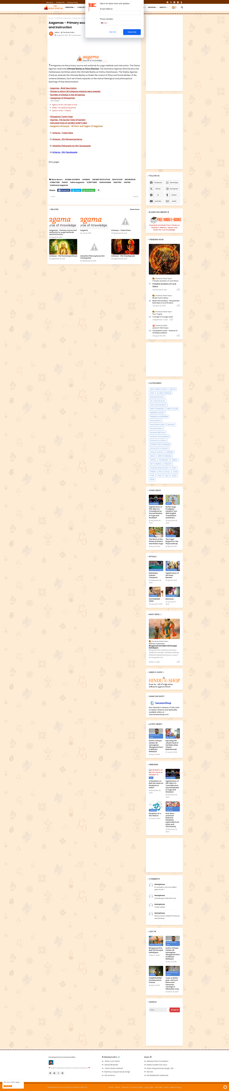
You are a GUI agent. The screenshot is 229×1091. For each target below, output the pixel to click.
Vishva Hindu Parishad (113, 1068)
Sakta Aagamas (77, 182)
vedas (174, 476)
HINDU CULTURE (172, 409)
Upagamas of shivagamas (62, 97)
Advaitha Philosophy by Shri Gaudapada (71, 145)
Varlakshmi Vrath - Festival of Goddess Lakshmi (164, 332)
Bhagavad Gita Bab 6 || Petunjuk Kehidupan (163, 647)
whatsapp (174, 183)
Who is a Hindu (164, 472)
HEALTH (163, 7)
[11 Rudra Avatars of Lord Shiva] (164, 259)
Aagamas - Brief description (63, 88)
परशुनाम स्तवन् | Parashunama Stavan (155, 980)
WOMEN (153, 472)
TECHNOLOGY (163, 460)
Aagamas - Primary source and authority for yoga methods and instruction (63, 232)
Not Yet (112, 32)
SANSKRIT (170, 452)
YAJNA (175, 472)
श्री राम (152, 480)
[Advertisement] (106, 45)
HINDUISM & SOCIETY (157, 413)
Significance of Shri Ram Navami (172, 575)
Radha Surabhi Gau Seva (157, 1065)
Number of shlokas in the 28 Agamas (67, 94)
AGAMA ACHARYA (72, 179)
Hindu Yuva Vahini (112, 1061)
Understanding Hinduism (159, 468)
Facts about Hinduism (158, 405)
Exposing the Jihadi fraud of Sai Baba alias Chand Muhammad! (172, 745)
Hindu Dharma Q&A (157, 424)
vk (158, 195)
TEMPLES (174, 460)
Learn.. (18, 1082)
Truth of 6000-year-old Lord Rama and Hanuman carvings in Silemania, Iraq (172, 983)
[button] (182, 7)
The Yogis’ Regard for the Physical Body (172, 541)
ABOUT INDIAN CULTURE (158, 389)
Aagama (84, 230)
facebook (158, 183)
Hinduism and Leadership (159, 436)
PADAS (65, 182)
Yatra (167, 476)
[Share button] (98, 190)
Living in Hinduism (156, 452)
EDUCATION (117, 179)
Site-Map (159, 1087)
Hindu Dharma (155, 421)
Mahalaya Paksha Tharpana (153, 575)
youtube (158, 201)
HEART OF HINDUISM (157, 409)
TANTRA (127, 182)
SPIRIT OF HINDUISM (164, 456)
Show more (134, 209)
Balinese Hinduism (157, 397)
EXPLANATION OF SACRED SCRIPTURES (68, 123)
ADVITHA (173, 389)
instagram (174, 189)
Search (174, 1010)
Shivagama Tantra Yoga (61, 116)
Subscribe (132, 32)
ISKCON (150, 1072)
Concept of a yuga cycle (162, 317)
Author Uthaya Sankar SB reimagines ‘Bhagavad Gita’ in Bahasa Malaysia (156, 746)
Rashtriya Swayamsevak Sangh (117, 1072)
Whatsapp (90, 190)
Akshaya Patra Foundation (157, 1061)
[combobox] (104, 23)
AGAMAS (86, 179)
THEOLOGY (168, 464)
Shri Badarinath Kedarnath (157, 1075)
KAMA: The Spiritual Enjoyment (64, 108)
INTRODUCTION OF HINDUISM (160, 444)
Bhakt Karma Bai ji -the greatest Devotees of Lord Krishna (166, 302)
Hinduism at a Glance (158, 440)
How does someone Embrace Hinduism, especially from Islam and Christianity (172, 820)
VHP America (109, 1075)
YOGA (152, 476)
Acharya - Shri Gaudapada (123, 256)
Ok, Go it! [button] (8, 1086)
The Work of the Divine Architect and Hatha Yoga (156, 541)
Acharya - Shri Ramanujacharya (67, 139)
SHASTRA (117, 182)
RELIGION (152, 7)
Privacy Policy (72, 2)
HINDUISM (69, 7)
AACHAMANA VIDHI (154, 600)
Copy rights (149, 1087)
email (174, 201)
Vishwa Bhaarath (111, 1065)
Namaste (170, 599)
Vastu (174, 468)
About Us (50, 2)
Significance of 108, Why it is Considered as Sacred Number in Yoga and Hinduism (155, 512)
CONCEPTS (81, 7)
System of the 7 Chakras (61, 110)
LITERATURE (55, 182)
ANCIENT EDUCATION (101, 179)
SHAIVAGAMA (105, 182)
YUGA (159, 476)
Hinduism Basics (156, 428)
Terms (166, 1087)
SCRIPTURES (92, 182)
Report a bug (175, 1087)
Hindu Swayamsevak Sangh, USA (160, 1068)
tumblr (174, 195)
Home (51, 18)
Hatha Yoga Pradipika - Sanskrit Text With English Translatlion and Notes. (171, 512)
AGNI (152, 393)
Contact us (60, 2)
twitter (158, 189)
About (117, 1087)
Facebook (65, 190)
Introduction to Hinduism (159, 448)
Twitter (77, 190)
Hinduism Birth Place (157, 432)
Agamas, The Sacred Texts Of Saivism (68, 119)
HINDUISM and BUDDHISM (159, 417)
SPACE (152, 456)
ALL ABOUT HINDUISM (164, 393)
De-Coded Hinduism (157, 401)
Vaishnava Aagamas (63, 18)
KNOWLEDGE (130, 179)
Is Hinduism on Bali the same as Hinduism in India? (156, 784)
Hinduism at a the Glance (155, 814)
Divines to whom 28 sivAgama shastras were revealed (75, 91)
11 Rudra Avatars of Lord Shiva (164, 285)
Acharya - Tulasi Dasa (62, 132)
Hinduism (171, 424)
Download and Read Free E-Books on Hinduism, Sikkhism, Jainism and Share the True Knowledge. (164, 227)
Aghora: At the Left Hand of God (64, 105)
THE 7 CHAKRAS (155, 464)
